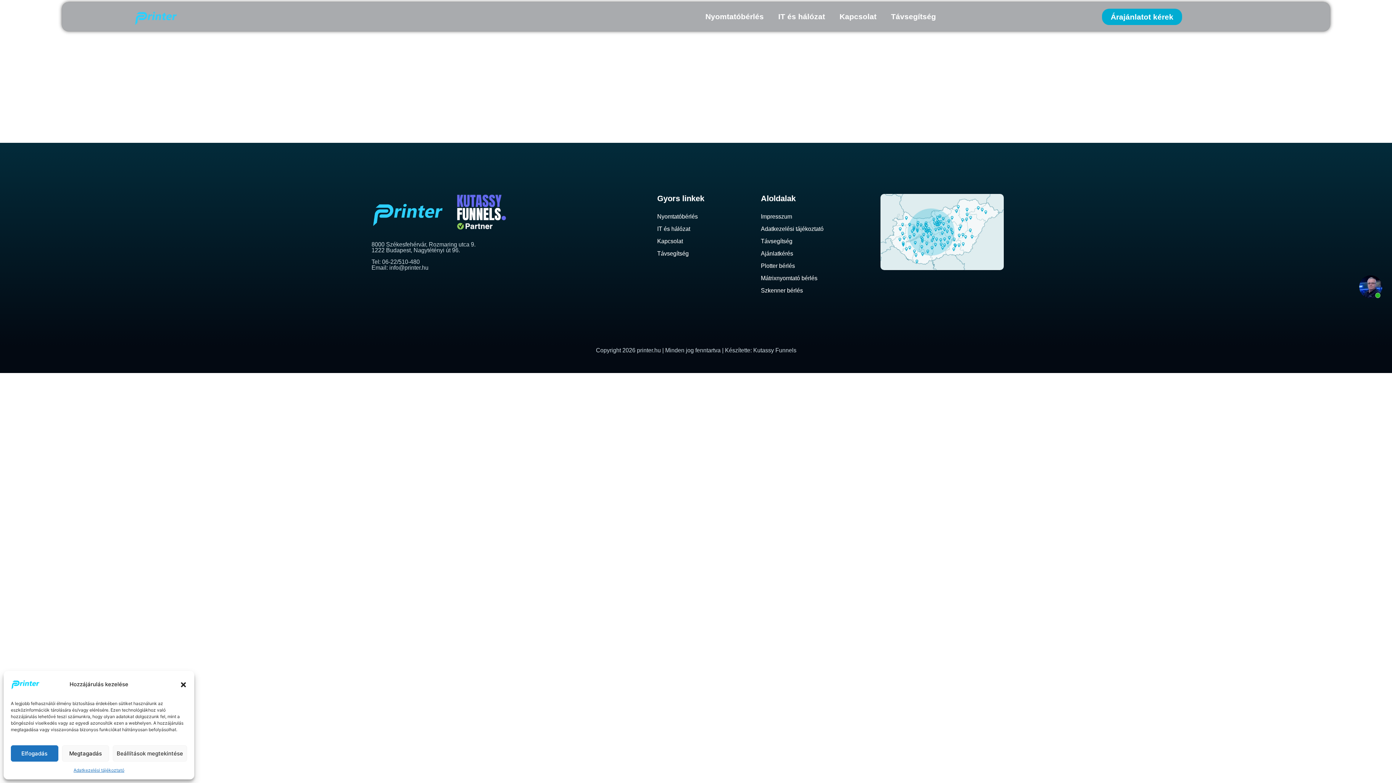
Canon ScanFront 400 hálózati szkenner (599, 90)
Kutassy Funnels (774, 350)
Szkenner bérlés (782, 290)
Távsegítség (913, 16)
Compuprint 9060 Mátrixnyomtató (583, 71)
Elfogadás (34, 753)
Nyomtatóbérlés (734, 16)
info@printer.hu (408, 268)
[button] (183, 684)
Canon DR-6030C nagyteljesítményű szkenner (617, 110)
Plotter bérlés (778, 266)
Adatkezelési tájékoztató (99, 770)
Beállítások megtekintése (150, 753)
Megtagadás (85, 753)
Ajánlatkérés (777, 253)
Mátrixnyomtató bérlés (789, 278)
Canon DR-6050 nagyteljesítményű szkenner (613, 130)
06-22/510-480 (401, 262)
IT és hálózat (801, 16)
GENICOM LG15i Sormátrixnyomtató (588, 51)
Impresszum (776, 217)
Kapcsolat (858, 16)
